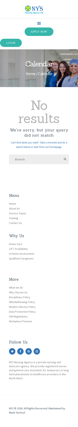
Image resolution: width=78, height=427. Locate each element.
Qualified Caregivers (21, 258)
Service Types (17, 213)
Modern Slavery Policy (22, 307)
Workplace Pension (20, 321)
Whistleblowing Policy (22, 302)
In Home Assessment (21, 253)
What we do (16, 287)
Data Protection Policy (22, 311)
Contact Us (15, 223)
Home (31, 73)
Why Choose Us (18, 292)
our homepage (53, 147)
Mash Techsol (17, 412)
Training (13, 218)
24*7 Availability (18, 249)
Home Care (15, 244)
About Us (14, 208)
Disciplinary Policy (19, 297)
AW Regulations (18, 316)
